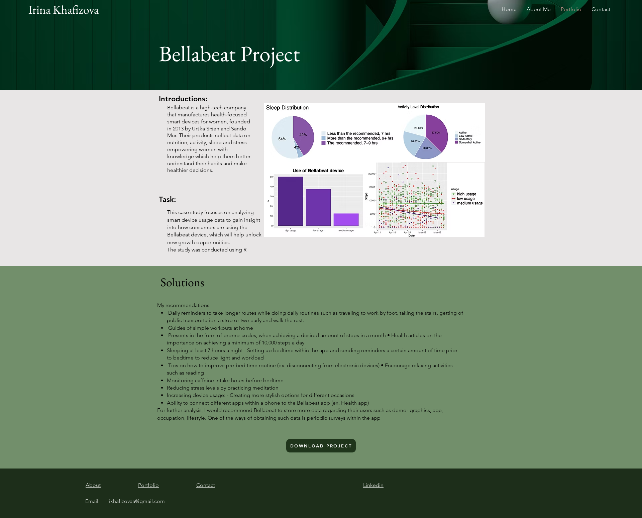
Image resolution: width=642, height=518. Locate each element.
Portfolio (148, 485)
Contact (205, 485)
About (93, 485)
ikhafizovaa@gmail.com (137, 501)
